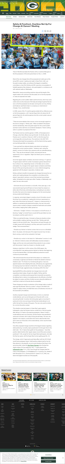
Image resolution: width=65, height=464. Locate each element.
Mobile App (2, 424)
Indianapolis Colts (18, 349)
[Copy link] (50, 31)
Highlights (13, 406)
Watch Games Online (13, 426)
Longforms (2, 413)
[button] (31, 394)
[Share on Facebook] (43, 31)
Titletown (32, 435)
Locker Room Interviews (13, 414)
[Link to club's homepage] (3, 13)
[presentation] (62, 395)
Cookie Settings (48, 454)
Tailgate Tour (53, 408)
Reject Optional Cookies (48, 458)
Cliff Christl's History (2, 410)
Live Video (13, 411)
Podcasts (12, 420)
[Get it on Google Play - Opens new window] (36, 446)
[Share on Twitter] (45, 31)
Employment (32, 426)
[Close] (63, 458)
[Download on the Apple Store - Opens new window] (28, 446)
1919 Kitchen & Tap (32, 432)
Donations (52, 413)
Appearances (52, 406)
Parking (32, 414)
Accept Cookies (48, 461)
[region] (32, 458)
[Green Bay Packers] (32, 452)
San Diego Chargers (33, 345)
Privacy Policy (23, 461)
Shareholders (52, 421)
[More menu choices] (48, 13)
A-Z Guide (32, 406)
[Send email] (48, 31)
